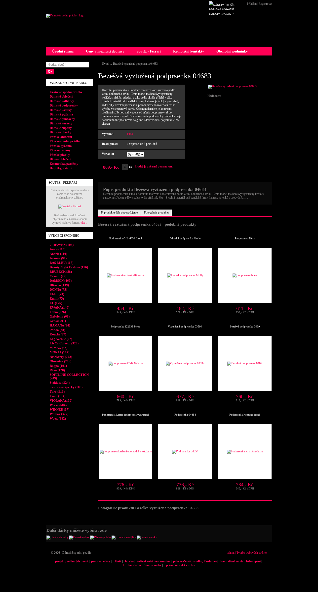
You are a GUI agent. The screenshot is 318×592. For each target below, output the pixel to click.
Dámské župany (61, 128)
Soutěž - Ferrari (149, 51)
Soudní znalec (152, 565)
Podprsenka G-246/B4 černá (125, 238)
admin (231, 552)
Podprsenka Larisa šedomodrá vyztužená (125, 414)
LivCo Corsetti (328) (64, 343)
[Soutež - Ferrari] (69, 206)
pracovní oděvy (101, 561)
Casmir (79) (58, 276)
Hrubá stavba (132, 565)
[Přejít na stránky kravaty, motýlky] (124, 537)
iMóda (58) (57, 330)
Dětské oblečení (60, 159)
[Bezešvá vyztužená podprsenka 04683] (232, 86)
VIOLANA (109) (61, 400)
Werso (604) (58, 405)
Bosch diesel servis (231, 561)
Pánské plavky (60, 155)
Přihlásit (252, 3)
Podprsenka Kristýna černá (244, 414)
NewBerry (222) (61, 357)
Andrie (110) (58, 254)
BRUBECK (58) (61, 271)
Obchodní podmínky (232, 51)
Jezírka (129, 561)
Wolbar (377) (59, 414)
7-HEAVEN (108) (62, 245)
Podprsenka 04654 (185, 414)
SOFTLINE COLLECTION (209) (69, 376)
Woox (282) (58, 418)
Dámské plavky (60, 132)
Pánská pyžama (61, 146)
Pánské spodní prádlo (65, 141)
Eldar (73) (57, 294)
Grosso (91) (58, 321)
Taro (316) (57, 391)
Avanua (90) (58, 258)
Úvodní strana (63, 51)
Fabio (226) (58, 312)
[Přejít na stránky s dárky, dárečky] (57, 537)
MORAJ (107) (59, 352)
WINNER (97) (59, 409)
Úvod (105, 63)
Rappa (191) (58, 366)
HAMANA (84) (60, 325)
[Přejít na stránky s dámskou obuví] (79, 537)
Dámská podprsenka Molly (185, 238)
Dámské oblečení (61, 96)
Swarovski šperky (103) (66, 387)
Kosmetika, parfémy (64, 163)
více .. (83, 222)
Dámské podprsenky (64, 105)
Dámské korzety (61, 123)
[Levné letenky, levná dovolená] (147, 537)
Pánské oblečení (61, 137)
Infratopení (253, 561)
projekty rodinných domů (71, 561)
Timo (130, 134)
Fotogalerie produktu (156, 212)
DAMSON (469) (61, 280)
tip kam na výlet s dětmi (179, 565)
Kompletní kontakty (188, 51)
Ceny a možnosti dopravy (105, 51)
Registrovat (265, 3)
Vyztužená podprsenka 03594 (185, 326)
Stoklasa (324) (60, 382)
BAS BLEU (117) (61, 263)
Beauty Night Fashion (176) (69, 267)
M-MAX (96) (58, 348)
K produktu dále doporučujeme (119, 212)
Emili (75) (57, 298)
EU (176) (56, 303)
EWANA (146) (59, 307)
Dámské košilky (61, 110)
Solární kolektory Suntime (153, 561)
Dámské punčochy (62, 119)
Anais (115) (57, 249)
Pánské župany (60, 150)
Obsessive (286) (60, 361)
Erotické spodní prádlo (66, 92)
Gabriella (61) (60, 316)
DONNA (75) (58, 289)
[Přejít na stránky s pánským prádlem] (100, 537)
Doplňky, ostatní (61, 168)
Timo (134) (57, 396)
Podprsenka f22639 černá (125, 326)
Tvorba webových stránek (252, 552)
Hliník (117, 561)
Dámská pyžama (61, 114)
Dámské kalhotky (62, 101)
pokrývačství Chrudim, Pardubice (195, 561)
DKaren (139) (59, 285)
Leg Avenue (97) (61, 339)
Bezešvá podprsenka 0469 (245, 326)
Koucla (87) (58, 334)
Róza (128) (57, 370)
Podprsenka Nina (245, 238)
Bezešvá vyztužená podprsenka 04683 (135, 63)
